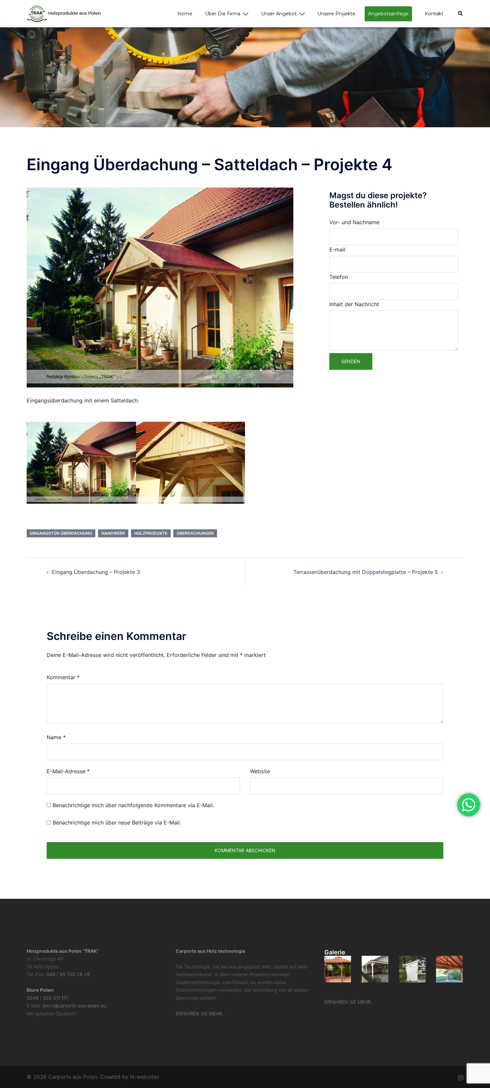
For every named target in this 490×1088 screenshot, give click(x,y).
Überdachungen (195, 533)
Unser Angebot (279, 14)
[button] (460, 13)
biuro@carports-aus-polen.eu (74, 1005)
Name (56, 737)
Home (184, 14)
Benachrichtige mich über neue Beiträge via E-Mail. (117, 822)
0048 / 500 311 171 (47, 998)
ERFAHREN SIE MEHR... (201, 1013)
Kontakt (434, 14)
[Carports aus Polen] (64, 13)
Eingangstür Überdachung (61, 533)
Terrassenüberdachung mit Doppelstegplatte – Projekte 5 (365, 572)
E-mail (337, 249)
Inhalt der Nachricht (354, 304)
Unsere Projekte (336, 14)
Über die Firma (222, 14)
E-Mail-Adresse (68, 771)
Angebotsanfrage (388, 14)
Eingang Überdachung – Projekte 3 (96, 572)
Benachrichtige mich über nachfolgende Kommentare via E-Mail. (133, 805)
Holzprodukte (150, 533)
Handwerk (113, 533)
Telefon (338, 276)
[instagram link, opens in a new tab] (460, 1076)
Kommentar (63, 677)
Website (260, 771)
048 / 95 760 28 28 (68, 974)
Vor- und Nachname (354, 222)
